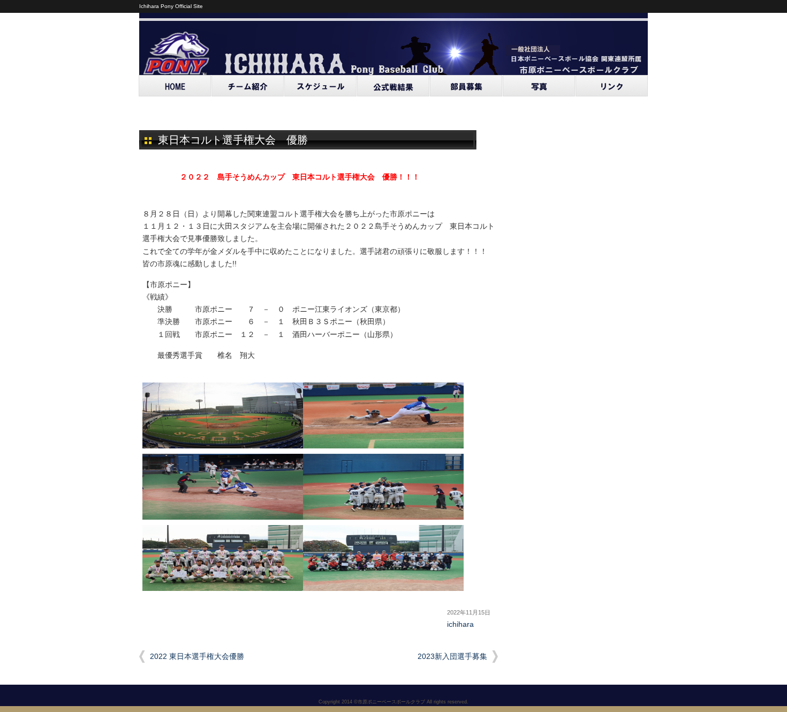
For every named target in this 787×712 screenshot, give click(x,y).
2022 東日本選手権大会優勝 (197, 657)
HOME (175, 85)
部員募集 (466, 85)
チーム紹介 (247, 85)
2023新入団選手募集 (452, 657)
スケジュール (320, 85)
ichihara (460, 624)
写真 (539, 85)
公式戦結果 (393, 85)
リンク (612, 85)
